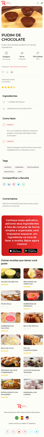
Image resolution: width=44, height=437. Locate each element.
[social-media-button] (7, 432)
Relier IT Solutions (28, 423)
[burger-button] (42, 3)
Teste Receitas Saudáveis (18, 67)
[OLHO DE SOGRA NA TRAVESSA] (31, 366)
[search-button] (38, 3)
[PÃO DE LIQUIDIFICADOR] (31, 344)
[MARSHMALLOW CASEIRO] (31, 388)
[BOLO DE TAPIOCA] (31, 322)
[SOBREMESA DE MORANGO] (31, 299)
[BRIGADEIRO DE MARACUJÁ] (31, 277)
